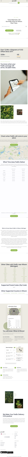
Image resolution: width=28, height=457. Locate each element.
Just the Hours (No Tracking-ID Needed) (18, 30)
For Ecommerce (3, 442)
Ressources (2, 445)
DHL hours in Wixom (21, 293)
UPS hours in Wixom (14, 293)
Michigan (17, 17)
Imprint (15, 442)
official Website (22, 212)
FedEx (14, 17)
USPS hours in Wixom (6, 293)
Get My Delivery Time (14, 144)
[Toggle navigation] (1, 0)
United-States (11, 17)
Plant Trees (16, 435)
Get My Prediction (14, 250)
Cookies (16, 445)
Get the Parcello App (14, 426)
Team (15, 436)
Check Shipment (10, 30)
